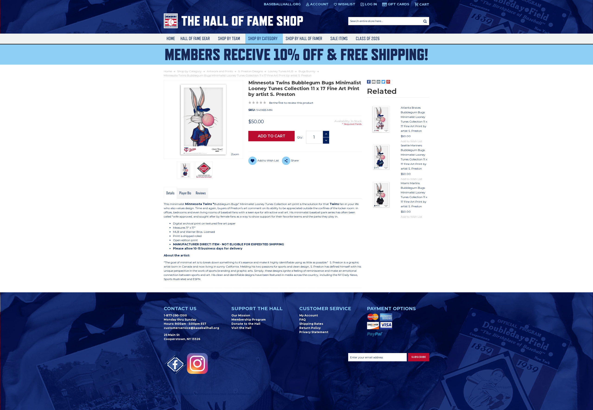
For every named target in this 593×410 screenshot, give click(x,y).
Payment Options (391, 308)
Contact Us (180, 308)
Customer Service (325, 308)
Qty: (300, 137)
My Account (308, 315)
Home (171, 38)
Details (170, 193)
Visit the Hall (241, 328)
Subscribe (418, 357)
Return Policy (310, 328)
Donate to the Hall (245, 323)
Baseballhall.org (282, 4)
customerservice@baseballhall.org (191, 328)
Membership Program (248, 319)
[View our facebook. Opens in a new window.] (175, 364)
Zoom (235, 154)
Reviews (201, 193)
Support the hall (257, 308)
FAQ (302, 319)
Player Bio (185, 193)
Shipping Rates (311, 323)
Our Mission (240, 315)
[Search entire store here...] (425, 21)
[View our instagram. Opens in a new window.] (197, 363)
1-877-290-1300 (175, 315)
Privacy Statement (313, 332)
